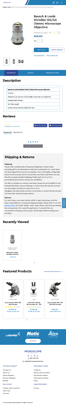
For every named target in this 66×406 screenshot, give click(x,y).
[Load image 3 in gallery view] (21, 62)
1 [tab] (34, 263)
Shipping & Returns (52, 73)
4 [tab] (32, 320)
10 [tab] (42, 320)
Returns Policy (10, 205)
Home (5, 7)
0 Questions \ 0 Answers (12, 126)
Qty (35, 41)
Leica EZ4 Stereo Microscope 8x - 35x (34, 303)
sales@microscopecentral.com (34, 361)
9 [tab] (40, 320)
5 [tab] (33, 320)
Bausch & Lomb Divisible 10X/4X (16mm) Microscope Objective (12, 253)
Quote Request (57, 49)
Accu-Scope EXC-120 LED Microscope (55, 303)
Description (11, 73)
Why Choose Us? (52, 55)
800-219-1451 (34, 358)
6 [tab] (35, 320)
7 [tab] (37, 320)
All (9, 7)
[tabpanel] (12, 245)
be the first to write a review (33, 146)
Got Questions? (39, 55)
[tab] (8, 133)
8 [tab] (39, 320)
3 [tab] (30, 320)
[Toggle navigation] (61, 2)
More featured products (52, 271)
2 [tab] (28, 320)
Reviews (31, 73)
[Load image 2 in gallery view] (14, 62)
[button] (55, 125)
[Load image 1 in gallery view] (6, 62)
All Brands (33, 340)
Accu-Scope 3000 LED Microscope (13, 303)
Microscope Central (14, 402)
